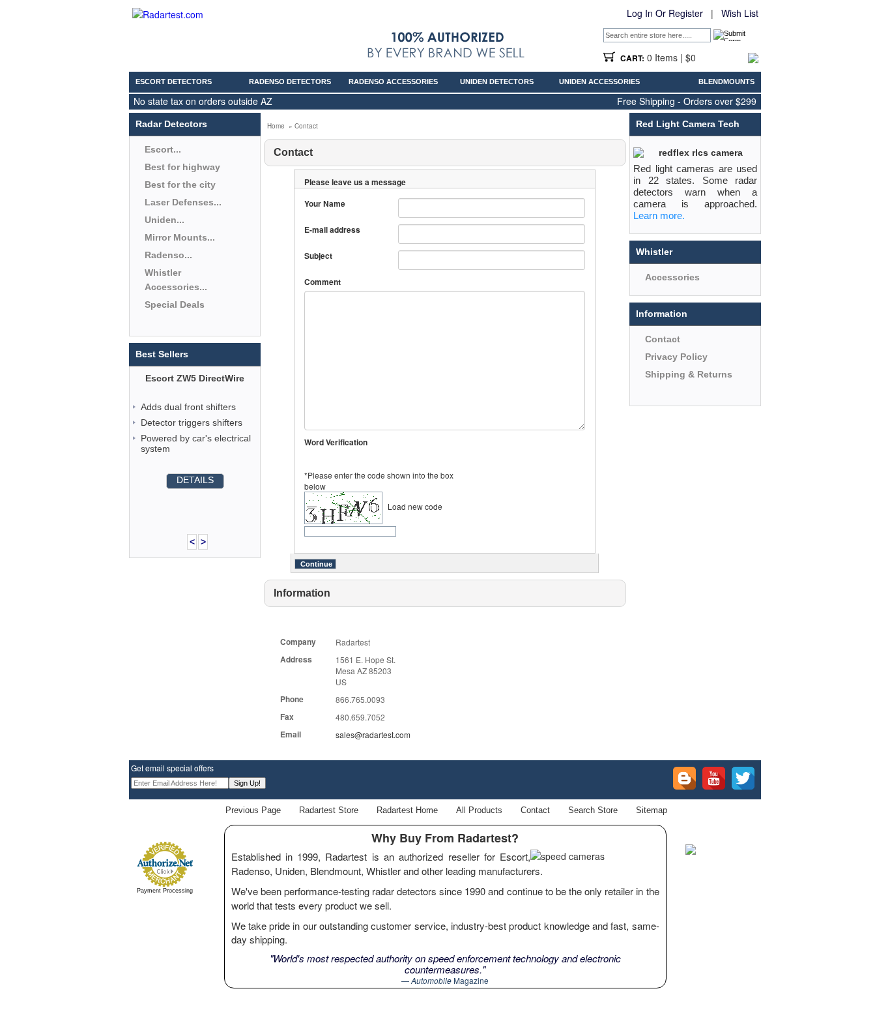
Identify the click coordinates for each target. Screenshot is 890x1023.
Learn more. (659, 215)
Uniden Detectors (497, 81)
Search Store (593, 810)
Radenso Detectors (290, 81)
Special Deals (175, 304)
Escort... (163, 149)
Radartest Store (328, 810)
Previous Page (253, 810)
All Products (479, 810)
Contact (662, 339)
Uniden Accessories (599, 81)
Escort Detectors (174, 81)
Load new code (415, 506)
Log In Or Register (665, 13)
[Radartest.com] (167, 14)
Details (195, 480)
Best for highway (182, 167)
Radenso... (168, 255)
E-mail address (332, 229)
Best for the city (180, 184)
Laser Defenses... (183, 202)
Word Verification (335, 442)
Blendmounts (726, 81)
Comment (322, 282)
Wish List (739, 13)
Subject (318, 255)
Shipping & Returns (688, 374)
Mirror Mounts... (180, 237)
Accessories (672, 277)
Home (276, 125)
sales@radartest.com (373, 734)
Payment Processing (165, 890)
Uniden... (164, 220)
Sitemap (651, 810)
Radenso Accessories (393, 81)
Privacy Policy (676, 356)
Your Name (324, 203)
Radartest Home (407, 810)
